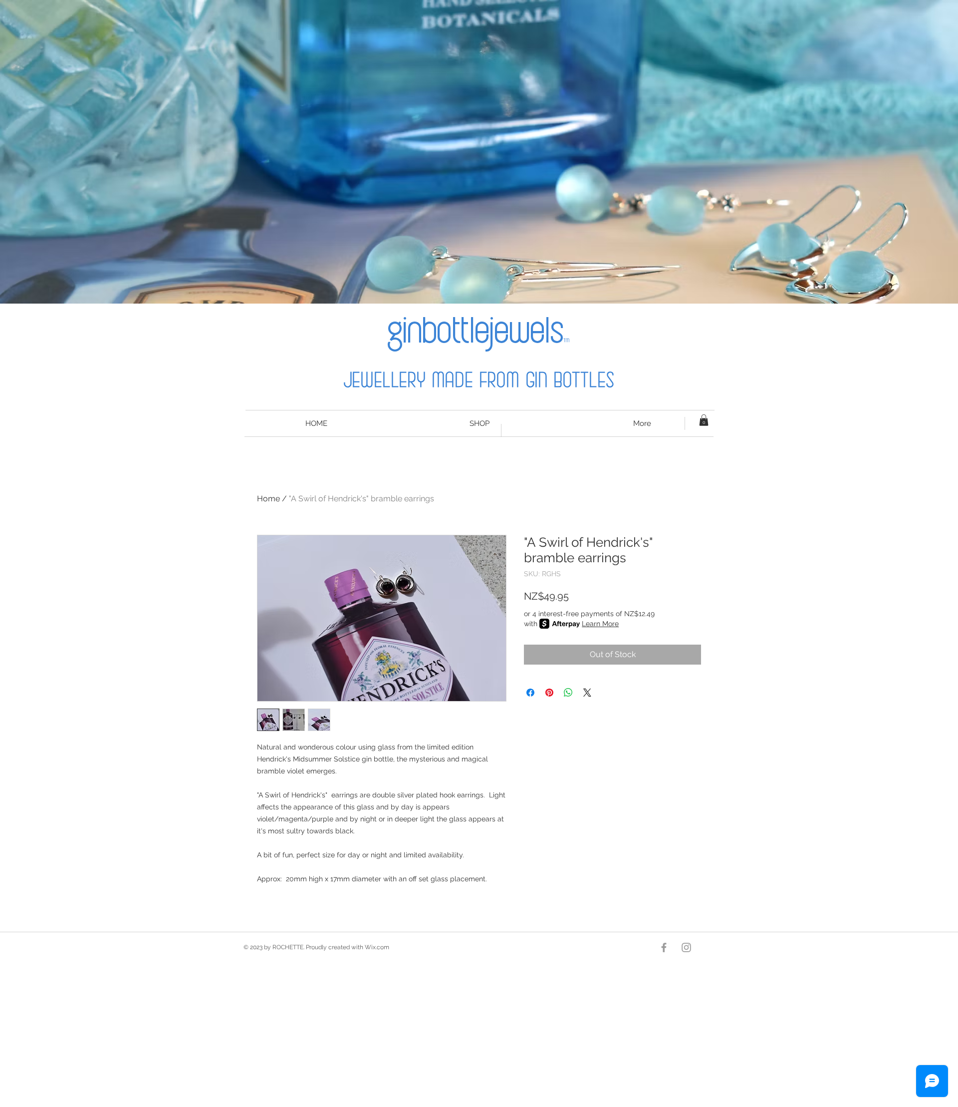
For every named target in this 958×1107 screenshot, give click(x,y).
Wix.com (377, 947)
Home (268, 498)
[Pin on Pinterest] (549, 693)
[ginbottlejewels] (686, 947)
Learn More (600, 624)
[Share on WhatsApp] (568, 693)
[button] (704, 420)
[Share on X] (587, 693)
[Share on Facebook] (530, 693)
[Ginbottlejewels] (664, 947)
